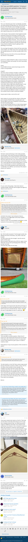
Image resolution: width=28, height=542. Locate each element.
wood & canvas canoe (5, 13)
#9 (26, 418)
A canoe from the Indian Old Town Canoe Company (14, 398)
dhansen (5, 499)
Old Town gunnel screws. (10, 498)
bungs (17, 12)
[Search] (26, 1)
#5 (26, 231)
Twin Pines (6, 510)
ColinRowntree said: (6, 357)
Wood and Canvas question (11, 504)
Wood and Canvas (10, 499)
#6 (26, 296)
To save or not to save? (10, 509)
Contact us (3, 537)
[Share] (25, 21)
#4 (26, 200)
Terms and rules (9, 537)
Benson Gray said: (5, 202)
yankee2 (5, 517)
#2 (26, 151)
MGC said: (4, 321)
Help (21, 537)
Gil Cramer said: (5, 299)
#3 (26, 183)
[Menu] (1, 1)
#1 (26, 21)
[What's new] (23, 1)
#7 (26, 318)
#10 (26, 480)
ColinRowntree (5, 12)
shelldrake (5, 523)
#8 (26, 354)
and (7, 409)
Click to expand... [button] (14, 213)
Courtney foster (6, 505)
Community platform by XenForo (11, 540)
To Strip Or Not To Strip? (10, 522)
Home (24, 537)
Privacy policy (16, 537)
